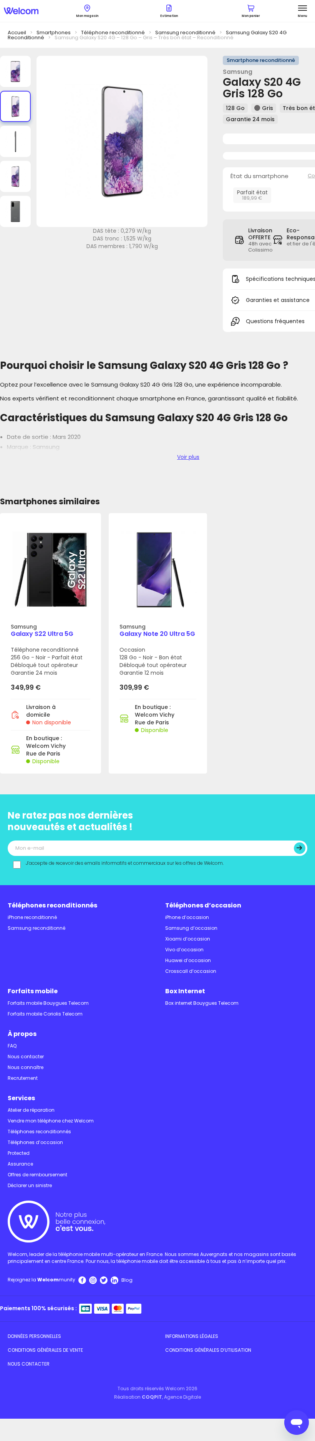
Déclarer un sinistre (30, 1185)
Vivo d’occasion (184, 949)
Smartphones (53, 32)
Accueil (17, 32)
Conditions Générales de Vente (45, 1350)
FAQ (12, 1045)
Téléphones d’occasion (203, 905)
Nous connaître (25, 1067)
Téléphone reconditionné (113, 32)
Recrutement (23, 1078)
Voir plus (188, 457)
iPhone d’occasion (187, 917)
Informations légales (191, 1336)
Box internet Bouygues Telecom (202, 1003)
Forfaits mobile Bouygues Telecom (48, 1003)
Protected (19, 1153)
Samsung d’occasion (191, 928)
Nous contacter (26, 1056)
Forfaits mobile (33, 991)
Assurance (20, 1164)
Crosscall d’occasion (190, 971)
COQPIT (152, 1397)
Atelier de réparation (31, 1110)
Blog (127, 1280)
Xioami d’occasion (187, 939)
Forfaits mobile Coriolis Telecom (45, 1014)
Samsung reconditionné (185, 32)
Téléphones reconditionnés (52, 905)
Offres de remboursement (37, 1174)
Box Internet (185, 991)
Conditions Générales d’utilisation (208, 1350)
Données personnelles (34, 1336)
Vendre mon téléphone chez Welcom (51, 1120)
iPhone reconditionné (32, 917)
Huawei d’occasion (188, 960)
